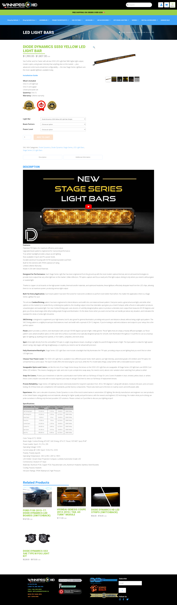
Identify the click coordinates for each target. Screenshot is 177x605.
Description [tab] (42, 157)
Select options (38, 504)
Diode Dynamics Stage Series (62, 147)
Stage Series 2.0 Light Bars (32, 150)
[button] (172, 5)
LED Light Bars (78, 147)
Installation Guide (30, 75)
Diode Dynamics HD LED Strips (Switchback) (105, 511)
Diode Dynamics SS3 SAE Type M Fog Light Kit (36, 553)
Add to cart (43, 137)
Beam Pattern (29, 124)
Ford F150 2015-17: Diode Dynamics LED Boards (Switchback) (36, 513)
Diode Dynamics (44, 147)
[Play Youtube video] (88, 207)
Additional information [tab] (83, 157)
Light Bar (27, 119)
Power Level (28, 129)
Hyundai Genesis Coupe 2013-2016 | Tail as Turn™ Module (71, 512)
